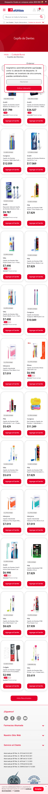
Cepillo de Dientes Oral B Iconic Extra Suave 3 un (11, 568)
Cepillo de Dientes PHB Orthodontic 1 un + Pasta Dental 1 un (11, 423)
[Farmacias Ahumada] (16, 10)
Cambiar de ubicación (34, 22)
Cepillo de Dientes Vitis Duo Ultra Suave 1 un (10, 622)
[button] (34, 9)
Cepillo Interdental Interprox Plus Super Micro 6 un (12, 520)
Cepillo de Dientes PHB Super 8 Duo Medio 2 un (35, 262)
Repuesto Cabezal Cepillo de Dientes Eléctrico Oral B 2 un (11, 209)
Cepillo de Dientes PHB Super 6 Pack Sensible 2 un (35, 472)
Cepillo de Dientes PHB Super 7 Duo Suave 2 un (35, 208)
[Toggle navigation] (4, 10)
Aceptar (38, 789)
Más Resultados (24, 698)
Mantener (24, 82)
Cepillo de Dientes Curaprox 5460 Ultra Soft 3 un (11, 160)
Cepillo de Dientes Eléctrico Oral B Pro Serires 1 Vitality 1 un (36, 106)
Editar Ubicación (24, 88)
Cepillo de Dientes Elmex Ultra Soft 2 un (35, 368)
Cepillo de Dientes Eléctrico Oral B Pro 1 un (36, 159)
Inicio (6, 54)
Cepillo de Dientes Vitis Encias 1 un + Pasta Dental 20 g (36, 672)
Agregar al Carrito (12, 121)
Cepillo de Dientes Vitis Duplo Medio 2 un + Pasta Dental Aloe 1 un (11, 316)
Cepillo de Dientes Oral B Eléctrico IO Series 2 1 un (11, 105)
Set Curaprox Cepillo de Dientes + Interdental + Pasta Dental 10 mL (35, 423)
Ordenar (30, 63)
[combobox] (24, 17)
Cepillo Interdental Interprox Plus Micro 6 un (35, 519)
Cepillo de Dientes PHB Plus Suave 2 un (34, 622)
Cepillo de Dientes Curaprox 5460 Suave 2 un (35, 316)
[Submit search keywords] (41, 17)
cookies (16, 791)
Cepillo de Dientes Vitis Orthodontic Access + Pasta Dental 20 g (10, 472)
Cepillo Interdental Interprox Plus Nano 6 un (11, 369)
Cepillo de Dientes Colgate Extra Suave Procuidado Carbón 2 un (11, 671)
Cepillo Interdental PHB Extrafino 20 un (34, 569)
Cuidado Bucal (18, 54)
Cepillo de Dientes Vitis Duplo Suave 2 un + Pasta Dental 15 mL (11, 262)
